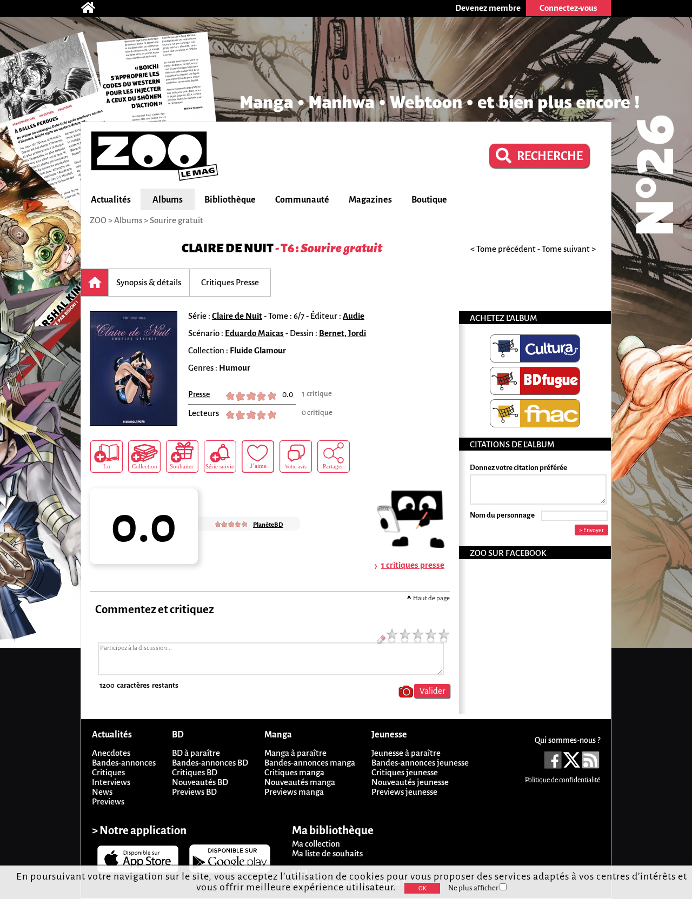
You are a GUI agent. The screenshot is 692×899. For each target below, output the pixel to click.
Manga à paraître (295, 752)
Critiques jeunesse (404, 772)
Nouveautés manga (299, 782)
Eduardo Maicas (254, 333)
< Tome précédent (503, 248)
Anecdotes (111, 752)
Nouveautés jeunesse (410, 782)
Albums (167, 200)
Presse (199, 394)
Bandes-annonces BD (210, 762)
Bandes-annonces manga (309, 762)
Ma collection (316, 843)
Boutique (429, 200)
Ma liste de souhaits (327, 853)
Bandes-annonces (124, 762)
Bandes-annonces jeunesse (420, 762)
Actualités (111, 200)
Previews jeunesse (404, 791)
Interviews (111, 782)
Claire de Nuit (228, 248)
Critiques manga (294, 772)
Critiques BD (194, 772)
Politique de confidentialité (562, 780)
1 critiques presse (412, 564)
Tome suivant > (569, 248)
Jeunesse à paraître (406, 752)
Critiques (108, 772)
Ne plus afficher (474, 888)
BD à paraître (196, 752)
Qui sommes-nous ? (567, 740)
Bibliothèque (230, 200)
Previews (108, 801)
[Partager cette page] (333, 456)
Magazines (370, 200)
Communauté (302, 200)
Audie (353, 315)
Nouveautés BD (200, 782)
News (102, 791)
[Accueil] (93, 8)
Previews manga (294, 791)
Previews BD (194, 791)
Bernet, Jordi (342, 333)
